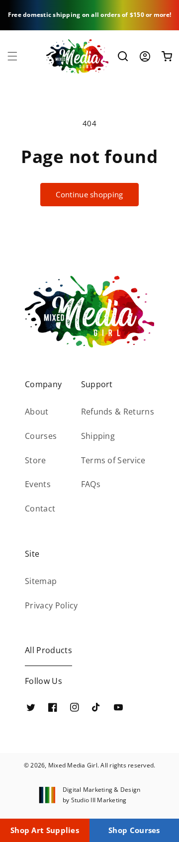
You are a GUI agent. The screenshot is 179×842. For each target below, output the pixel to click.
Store (35, 460)
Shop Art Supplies (44, 830)
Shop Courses (134, 830)
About (37, 411)
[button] (12, 56)
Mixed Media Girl (72, 765)
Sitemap (41, 581)
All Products (48, 650)
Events (38, 484)
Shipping (98, 435)
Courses (41, 435)
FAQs (90, 484)
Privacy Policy (51, 605)
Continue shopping (89, 194)
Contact (40, 508)
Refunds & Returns (117, 411)
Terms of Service (113, 460)
